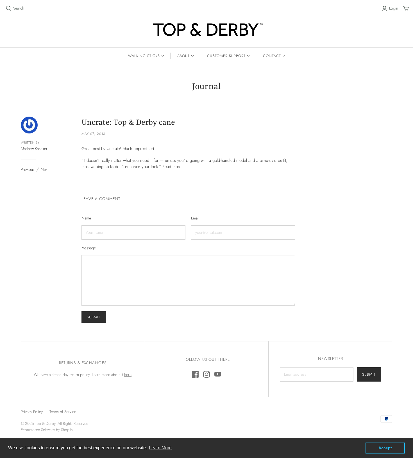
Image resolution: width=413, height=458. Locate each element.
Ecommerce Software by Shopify (47, 429)
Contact (272, 55)
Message (88, 248)
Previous (28, 169)
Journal (206, 87)
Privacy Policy (32, 411)
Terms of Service (62, 411)
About (183, 55)
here (127, 374)
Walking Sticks (144, 55)
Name (86, 218)
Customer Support (226, 55)
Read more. (172, 167)
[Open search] (9, 8)
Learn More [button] (160, 447)
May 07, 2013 (93, 133)
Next (44, 169)
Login (393, 8)
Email (195, 218)
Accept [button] (385, 448)
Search (18, 8)
